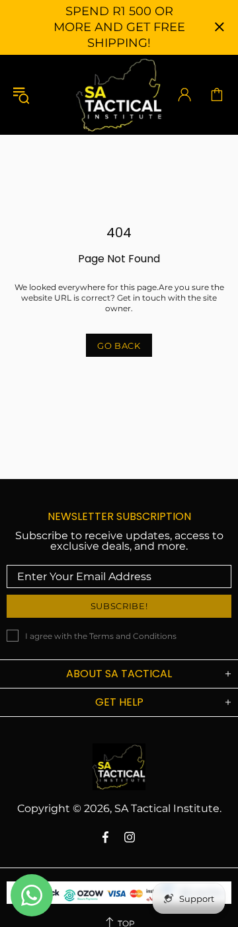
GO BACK (119, 345)
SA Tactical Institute (119, 94)
